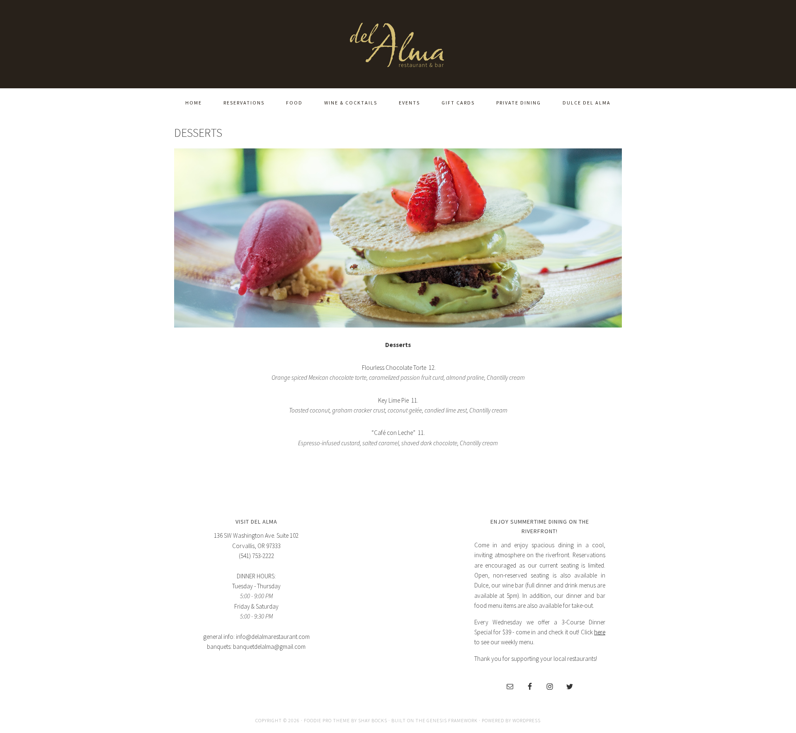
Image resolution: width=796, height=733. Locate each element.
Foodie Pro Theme (327, 720)
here (599, 632)
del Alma (398, 42)
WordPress (526, 720)
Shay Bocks (372, 720)
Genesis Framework (452, 720)
